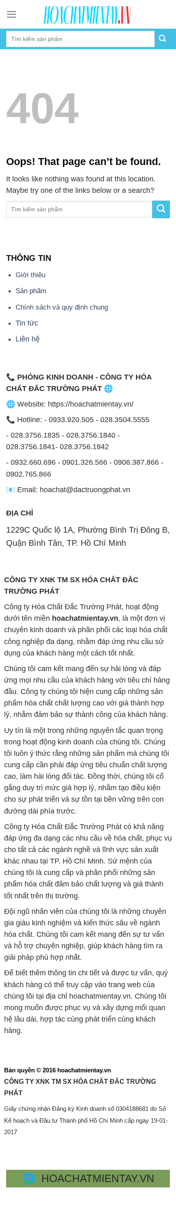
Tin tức (27, 323)
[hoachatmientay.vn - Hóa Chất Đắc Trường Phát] (88, 14)
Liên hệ (28, 339)
